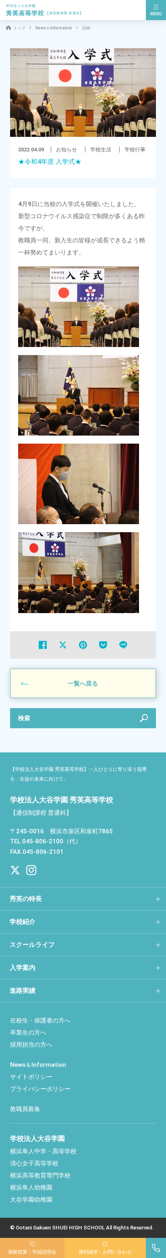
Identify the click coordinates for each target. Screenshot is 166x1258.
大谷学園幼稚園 (31, 1199)
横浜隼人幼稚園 (31, 1187)
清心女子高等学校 (34, 1163)
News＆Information (53, 28)
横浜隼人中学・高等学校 (43, 1151)
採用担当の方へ (31, 1044)
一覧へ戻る (83, 683)
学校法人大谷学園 (37, 1138)
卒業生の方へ (28, 1032)
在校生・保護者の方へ (40, 1020)
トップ (19, 28)
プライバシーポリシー (40, 1089)
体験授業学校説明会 (32, 1252)
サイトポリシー (31, 1076)
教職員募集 (25, 1109)
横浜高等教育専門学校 (40, 1175)
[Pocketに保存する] (103, 645)
